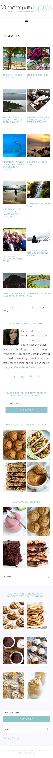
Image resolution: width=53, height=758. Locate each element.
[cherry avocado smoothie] (14, 534)
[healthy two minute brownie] (13, 663)
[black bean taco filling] (38, 459)
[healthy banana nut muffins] (38, 534)
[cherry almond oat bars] (38, 566)
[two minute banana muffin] (38, 491)
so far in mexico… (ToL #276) (13, 76)
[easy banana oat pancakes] (37, 628)
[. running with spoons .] (26, 13)
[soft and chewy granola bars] (14, 491)
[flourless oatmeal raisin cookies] (13, 698)
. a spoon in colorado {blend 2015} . (13, 258)
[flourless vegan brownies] (14, 566)
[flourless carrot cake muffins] (37, 663)
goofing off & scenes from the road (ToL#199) (12, 119)
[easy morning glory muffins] (14, 459)
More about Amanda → (28, 367)
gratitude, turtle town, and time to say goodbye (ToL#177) (13, 165)
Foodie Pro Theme (26, 753)
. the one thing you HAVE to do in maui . (14, 294)
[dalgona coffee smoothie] (37, 698)
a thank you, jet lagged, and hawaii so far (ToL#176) (12, 213)
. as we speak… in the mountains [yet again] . (38, 253)
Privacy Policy (11, 738)
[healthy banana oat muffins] (13, 628)
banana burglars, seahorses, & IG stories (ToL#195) (38, 119)
